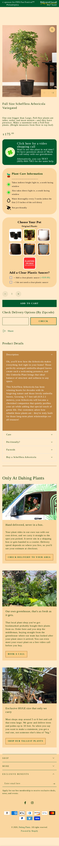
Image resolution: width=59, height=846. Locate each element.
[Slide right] (53, 93)
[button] (29, 354)
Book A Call (16, 654)
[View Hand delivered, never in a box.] (29, 502)
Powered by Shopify (29, 831)
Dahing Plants (25, 827)
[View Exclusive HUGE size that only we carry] (29, 685)
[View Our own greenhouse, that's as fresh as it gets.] (29, 588)
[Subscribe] (55, 783)
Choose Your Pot (29, 222)
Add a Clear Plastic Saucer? (29, 272)
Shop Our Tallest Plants (25, 741)
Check (43, 321)
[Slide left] (45, 93)
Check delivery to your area (29, 557)
